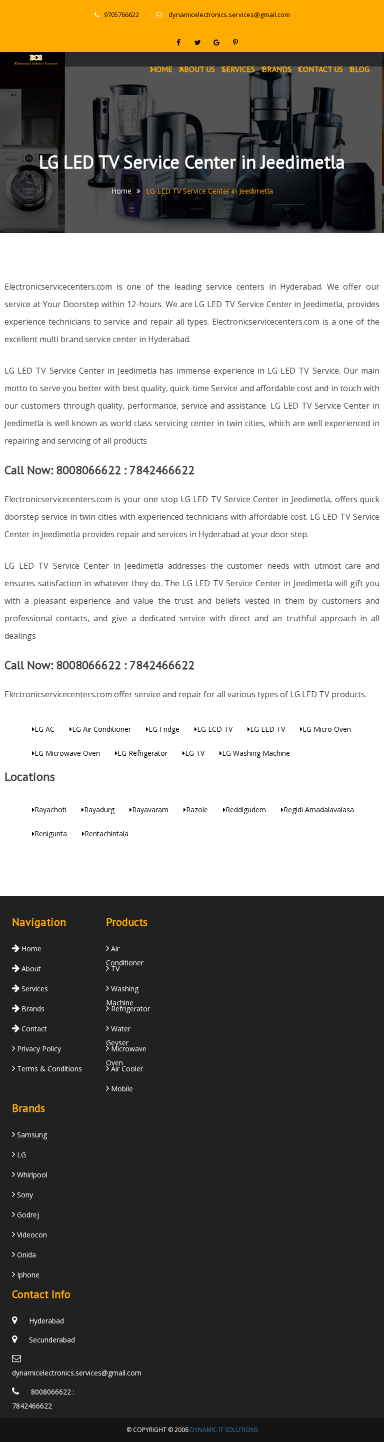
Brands (277, 69)
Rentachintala (106, 833)
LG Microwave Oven (67, 753)
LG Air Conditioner (101, 729)
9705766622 (121, 14)
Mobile (121, 1088)
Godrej (27, 1214)
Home (161, 69)
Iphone (27, 1274)
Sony (24, 1194)
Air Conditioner (125, 950)
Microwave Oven (126, 1050)
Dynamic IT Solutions (224, 1429)
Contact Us (320, 69)
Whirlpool (31, 1174)
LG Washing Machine (256, 753)
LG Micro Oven (326, 729)
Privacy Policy (38, 1048)
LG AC (44, 729)
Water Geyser (118, 1030)
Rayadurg (99, 809)
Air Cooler (126, 1068)
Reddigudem (246, 809)
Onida (25, 1254)
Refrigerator (129, 1008)
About (30, 968)
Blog (360, 69)
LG (20, 1154)
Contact (33, 1028)
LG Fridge (164, 729)
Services (238, 69)
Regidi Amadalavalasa (319, 809)
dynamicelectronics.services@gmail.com (229, 14)
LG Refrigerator (143, 753)
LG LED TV (267, 729)
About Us (197, 69)
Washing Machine (122, 990)
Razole (197, 809)
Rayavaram (150, 809)
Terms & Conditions (48, 1068)
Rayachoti (50, 809)
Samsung (31, 1134)
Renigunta (50, 833)
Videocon (31, 1234)
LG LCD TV (214, 729)
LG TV (194, 753)
